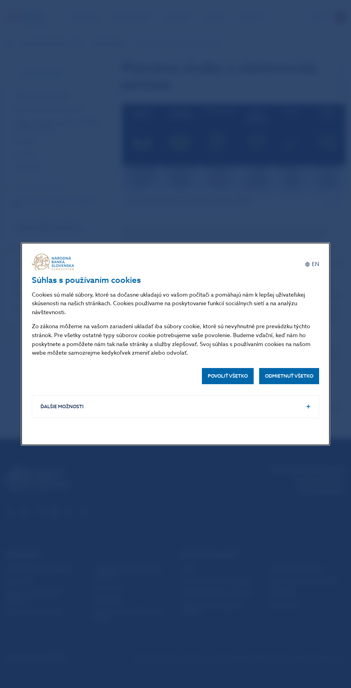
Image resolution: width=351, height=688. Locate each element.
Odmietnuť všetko (289, 376)
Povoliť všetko (228, 376)
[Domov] (54, 262)
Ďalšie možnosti (62, 406)
